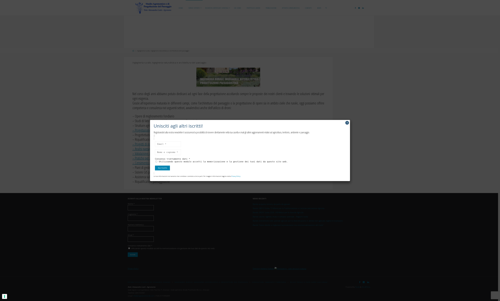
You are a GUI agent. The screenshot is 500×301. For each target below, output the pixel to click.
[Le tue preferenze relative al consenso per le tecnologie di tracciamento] (4, 296)
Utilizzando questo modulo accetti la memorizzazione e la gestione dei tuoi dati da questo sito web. (223, 161)
